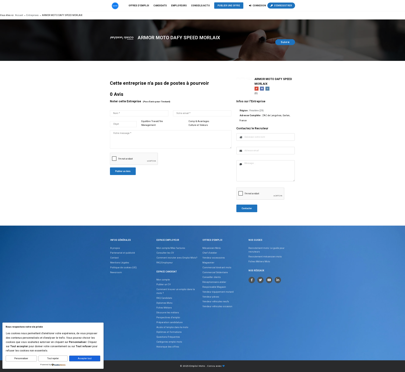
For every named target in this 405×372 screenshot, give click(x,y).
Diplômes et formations (169, 332)
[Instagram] (267, 89)
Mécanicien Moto (211, 248)
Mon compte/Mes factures (170, 248)
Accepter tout (85, 358)
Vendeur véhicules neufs (215, 301)
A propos (115, 248)
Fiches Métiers (164, 307)
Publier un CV (163, 284)
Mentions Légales (119, 262)
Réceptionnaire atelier (214, 282)
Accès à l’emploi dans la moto (172, 327)
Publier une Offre (229, 5)
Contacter (247, 208)
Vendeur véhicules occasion (217, 306)
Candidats (160, 5)
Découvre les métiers (167, 312)
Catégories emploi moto (169, 342)
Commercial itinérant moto (216, 267)
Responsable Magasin (214, 287)
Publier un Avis (123, 171)
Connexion (259, 5)
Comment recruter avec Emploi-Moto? (176, 257)
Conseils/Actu (200, 5)
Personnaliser (21, 358)
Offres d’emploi (139, 5)
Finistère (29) (256, 110)
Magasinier (208, 262)
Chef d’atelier (209, 253)
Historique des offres (167, 346)
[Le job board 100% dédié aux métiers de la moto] (114, 5)
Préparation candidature (169, 322)
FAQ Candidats (164, 298)
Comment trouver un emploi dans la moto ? (175, 291)
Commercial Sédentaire (215, 272)
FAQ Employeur (164, 262)
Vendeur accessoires (213, 257)
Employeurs (179, 5)
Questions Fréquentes (168, 337)
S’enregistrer (283, 5)
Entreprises (32, 15)
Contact (114, 257)
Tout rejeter (53, 358)
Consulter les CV (165, 253)
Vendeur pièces (210, 296)
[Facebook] (262, 89)
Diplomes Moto (164, 303)
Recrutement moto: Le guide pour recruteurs (267, 250)
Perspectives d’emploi (168, 317)
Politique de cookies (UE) (123, 267)
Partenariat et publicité (122, 253)
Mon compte (163, 279)
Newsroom (116, 272)
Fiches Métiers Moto (259, 261)
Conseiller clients (211, 277)
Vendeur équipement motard (218, 292)
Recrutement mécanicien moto (265, 256)
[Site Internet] (257, 89)
